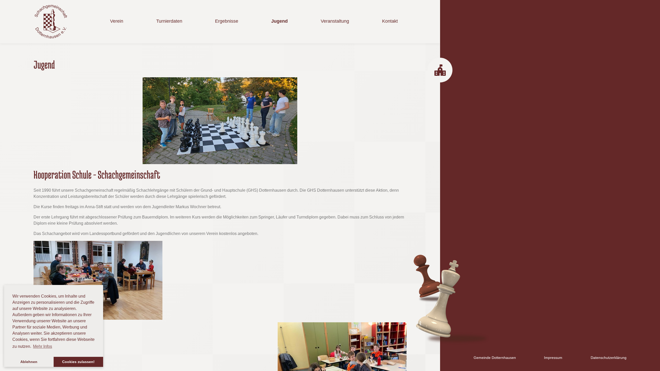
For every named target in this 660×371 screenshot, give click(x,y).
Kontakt (390, 21)
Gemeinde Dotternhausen (495, 358)
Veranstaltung (335, 21)
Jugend (279, 21)
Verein (116, 21)
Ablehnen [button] (28, 362)
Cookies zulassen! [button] (78, 362)
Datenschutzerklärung (608, 358)
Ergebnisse (226, 21)
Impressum (553, 358)
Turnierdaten (169, 21)
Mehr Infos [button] (42, 346)
